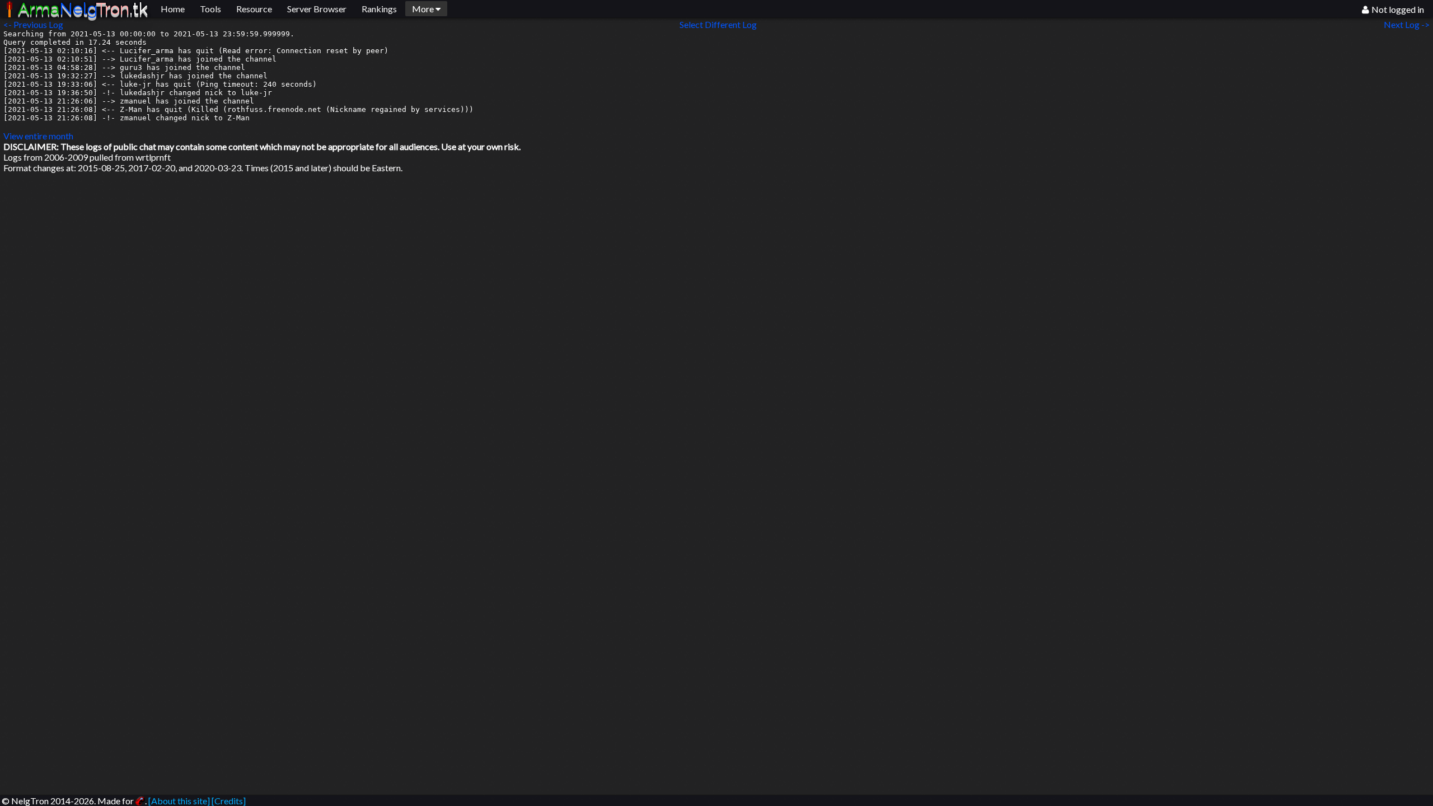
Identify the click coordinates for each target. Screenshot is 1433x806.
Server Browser (316, 8)
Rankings (379, 8)
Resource (254, 8)
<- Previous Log (33, 24)
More (423, 8)
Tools (210, 8)
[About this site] (179, 800)
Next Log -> (1408, 24)
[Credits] (229, 800)
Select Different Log (718, 24)
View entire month (38, 135)
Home (173, 8)
